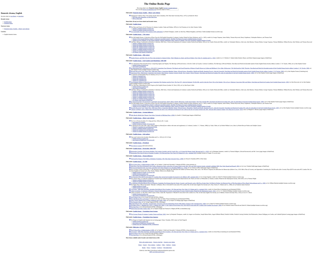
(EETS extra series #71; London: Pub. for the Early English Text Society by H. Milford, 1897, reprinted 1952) (165, 177)
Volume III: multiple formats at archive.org (143, 46)
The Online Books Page (157, 4)
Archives (159, 247)
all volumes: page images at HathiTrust (142, 52)
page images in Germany (138, 122)
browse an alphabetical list (149, 9)
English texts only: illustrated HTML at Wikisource (145, 224)
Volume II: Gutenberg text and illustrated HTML (145, 130)
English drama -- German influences (143, 112)
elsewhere (20, 16)
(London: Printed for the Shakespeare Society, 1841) (173, 191)
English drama (8, 22)
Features (153, 247)
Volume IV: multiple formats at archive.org (143, 48)
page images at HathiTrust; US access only (143, 140)
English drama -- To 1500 (140, 161)
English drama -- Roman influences (143, 156)
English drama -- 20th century (141, 55)
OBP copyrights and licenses (156, 252)
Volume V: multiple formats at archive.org (143, 49)
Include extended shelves (170, 8)
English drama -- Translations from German (145, 211)
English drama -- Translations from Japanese (145, 217)
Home (140, 245)
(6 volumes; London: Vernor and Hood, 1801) (148, 214)
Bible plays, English (138, 227)
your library (13, 16)
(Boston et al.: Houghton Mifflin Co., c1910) (159, 167)
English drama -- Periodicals (141, 143)
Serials (174, 245)
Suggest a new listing (169, 242)
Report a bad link (157, 242)
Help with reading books (145, 242)
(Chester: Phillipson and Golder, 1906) (148, 200)
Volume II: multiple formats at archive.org (143, 30)
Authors (158, 245)
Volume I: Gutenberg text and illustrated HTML (144, 127)
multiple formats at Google (139, 186)
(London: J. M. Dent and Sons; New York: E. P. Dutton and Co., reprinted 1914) (169, 189)
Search (145, 245)
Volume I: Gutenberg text (139, 76)
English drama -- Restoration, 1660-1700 (144, 148)
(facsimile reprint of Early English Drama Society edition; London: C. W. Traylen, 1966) (220, 68)
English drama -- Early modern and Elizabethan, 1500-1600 (149, 60)
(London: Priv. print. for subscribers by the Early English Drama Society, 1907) (205, 108)
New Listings (151, 245)
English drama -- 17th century (141, 34)
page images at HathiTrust (139, 66)
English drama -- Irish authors (141, 134)
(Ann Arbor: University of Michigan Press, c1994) (153, 115)
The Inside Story (167, 247)
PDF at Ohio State (137, 18)
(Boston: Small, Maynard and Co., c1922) (170, 151)
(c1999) (142, 164)
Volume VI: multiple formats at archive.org (143, 50)
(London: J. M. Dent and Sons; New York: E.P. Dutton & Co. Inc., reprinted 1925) (164, 153)
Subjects (168, 245)
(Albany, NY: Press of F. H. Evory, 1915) (187, 109)
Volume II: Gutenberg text (139, 77)
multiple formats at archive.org (140, 65)
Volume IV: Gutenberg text (139, 80)
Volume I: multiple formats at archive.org (143, 28)
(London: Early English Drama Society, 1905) (210, 82)
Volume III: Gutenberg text (139, 79)
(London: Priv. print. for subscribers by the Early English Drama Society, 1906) (192, 73)
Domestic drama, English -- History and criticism (16, 29)
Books (143, 247)
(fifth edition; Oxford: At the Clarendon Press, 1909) (168, 203)
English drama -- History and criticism (143, 118)
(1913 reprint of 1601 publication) (147, 31)
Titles (163, 245)
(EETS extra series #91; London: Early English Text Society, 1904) (176, 205)
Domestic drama (8, 23)
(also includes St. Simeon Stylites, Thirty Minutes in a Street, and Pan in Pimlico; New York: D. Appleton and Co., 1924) (173, 58)
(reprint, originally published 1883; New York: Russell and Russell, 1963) (185, 166)
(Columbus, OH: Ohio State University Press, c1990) (157, 159)
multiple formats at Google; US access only (143, 124)
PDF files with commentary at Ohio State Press (144, 17)
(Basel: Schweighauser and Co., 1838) (198, 183)
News (148, 247)
